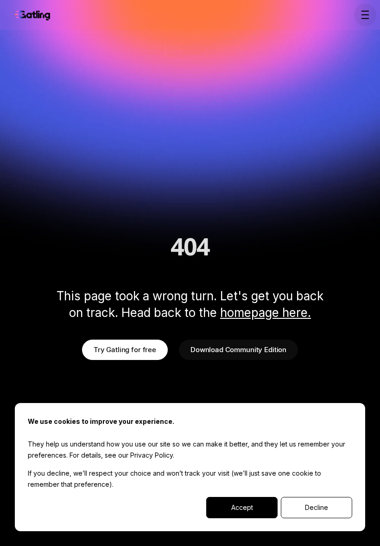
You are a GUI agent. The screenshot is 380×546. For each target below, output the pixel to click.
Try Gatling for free (125, 349)
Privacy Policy (151, 455)
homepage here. (265, 312)
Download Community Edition (238, 349)
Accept (242, 507)
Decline (316, 507)
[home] (32, 14)
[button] (363, 15)
